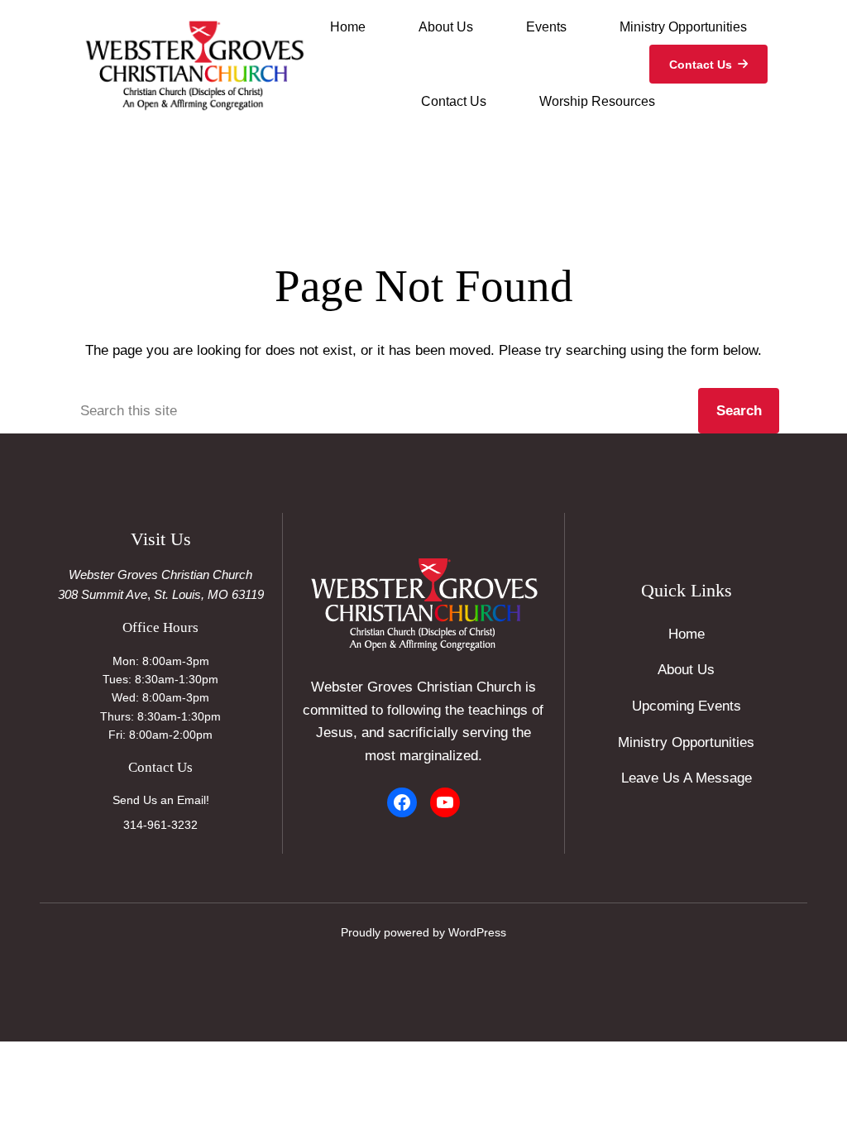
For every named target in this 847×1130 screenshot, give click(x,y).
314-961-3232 (160, 824)
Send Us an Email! (160, 800)
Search (739, 410)
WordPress (477, 932)
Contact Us (700, 64)
